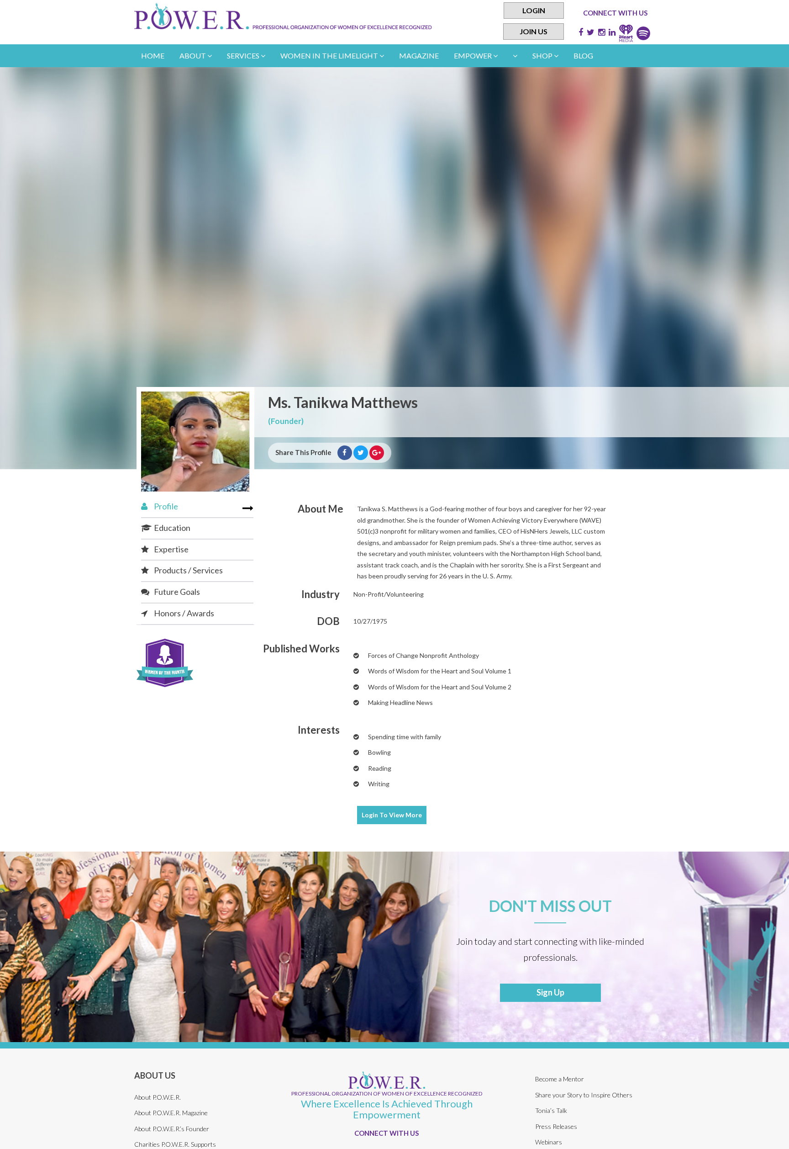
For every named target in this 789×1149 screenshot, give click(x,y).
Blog (583, 55)
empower (473, 55)
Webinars (548, 1142)
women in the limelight (329, 55)
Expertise (171, 549)
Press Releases (556, 1126)
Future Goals (176, 592)
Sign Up (550, 992)
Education (171, 528)
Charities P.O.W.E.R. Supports (175, 1144)
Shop (543, 55)
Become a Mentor (559, 1079)
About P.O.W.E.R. (157, 1097)
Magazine (419, 55)
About (193, 55)
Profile (165, 506)
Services (244, 55)
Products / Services (188, 570)
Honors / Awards (183, 613)
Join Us (533, 31)
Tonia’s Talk (551, 1110)
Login (533, 10)
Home (152, 55)
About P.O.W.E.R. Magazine (171, 1113)
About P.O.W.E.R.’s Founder (171, 1129)
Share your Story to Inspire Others (583, 1095)
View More (392, 815)
